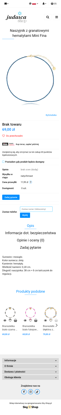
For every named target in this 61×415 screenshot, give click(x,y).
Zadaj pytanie (10, 197)
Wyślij (25, 215)
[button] (54, 3)
